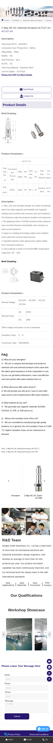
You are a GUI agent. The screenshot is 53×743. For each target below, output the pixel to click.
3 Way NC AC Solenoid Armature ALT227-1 (22, 449)
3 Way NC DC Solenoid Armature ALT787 (22, 452)
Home (7, 20)
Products (16, 20)
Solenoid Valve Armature (32, 20)
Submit (17, 716)
